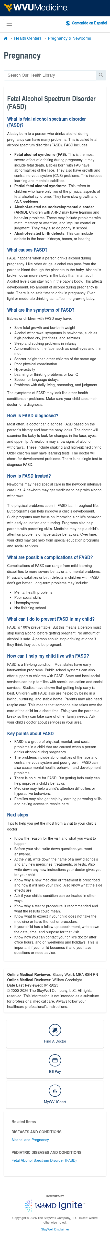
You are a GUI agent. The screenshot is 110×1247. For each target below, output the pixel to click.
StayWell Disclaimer (55, 1229)
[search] (50, 75)
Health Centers (27, 38)
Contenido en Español (89, 23)
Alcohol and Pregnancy (30, 1139)
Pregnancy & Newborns (69, 38)
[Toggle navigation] (9, 23)
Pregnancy (22, 55)
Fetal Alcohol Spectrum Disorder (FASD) (44, 1160)
